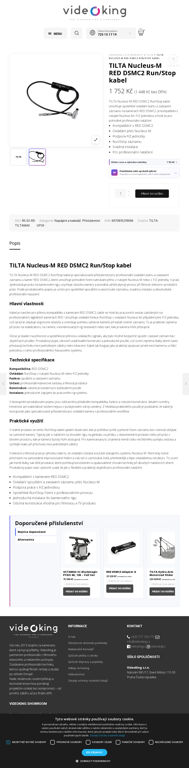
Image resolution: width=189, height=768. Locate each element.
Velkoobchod (76, 674)
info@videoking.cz (138, 642)
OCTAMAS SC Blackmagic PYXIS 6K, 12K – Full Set (80, 573)
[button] (37, 157)
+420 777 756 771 (143, 637)
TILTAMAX (22, 225)
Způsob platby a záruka (83, 655)
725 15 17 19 (107, 34)
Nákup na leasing (78, 668)
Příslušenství (91, 221)
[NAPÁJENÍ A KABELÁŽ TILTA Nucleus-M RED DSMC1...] (3, 384)
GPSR (40, 225)
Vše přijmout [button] (94, 752)
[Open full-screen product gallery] (96, 140)
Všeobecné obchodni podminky (87, 643)
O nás (71, 636)
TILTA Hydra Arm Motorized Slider (161, 573)
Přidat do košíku (152, 193)
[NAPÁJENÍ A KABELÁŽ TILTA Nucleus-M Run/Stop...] (186, 384)
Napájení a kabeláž (67, 221)
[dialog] (94, 741)
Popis (14, 243)
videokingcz (138, 646)
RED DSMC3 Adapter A (121, 572)
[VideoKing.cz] (94, 13)
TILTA (153, 221)
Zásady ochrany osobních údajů (88, 680)
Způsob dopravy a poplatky (85, 661)
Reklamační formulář (81, 649)
